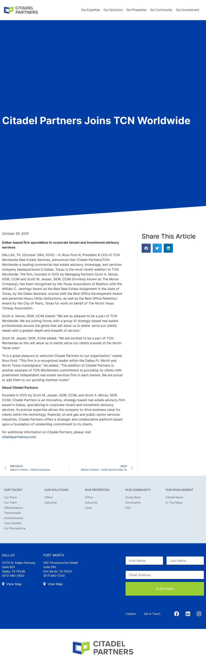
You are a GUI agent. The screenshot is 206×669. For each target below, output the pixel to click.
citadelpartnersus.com (19, 437)
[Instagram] (199, 614)
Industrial (50, 502)
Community (133, 502)
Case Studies (13, 523)
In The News (174, 502)
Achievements (13, 518)
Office (48, 497)
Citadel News (174, 497)
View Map (13, 584)
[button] (146, 248)
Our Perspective (15, 528)
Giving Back (133, 497)
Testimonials (12, 512)
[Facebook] (177, 614)
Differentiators (13, 507)
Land (88, 507)
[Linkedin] (188, 614)
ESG (128, 507)
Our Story (10, 497)
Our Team (10, 502)
